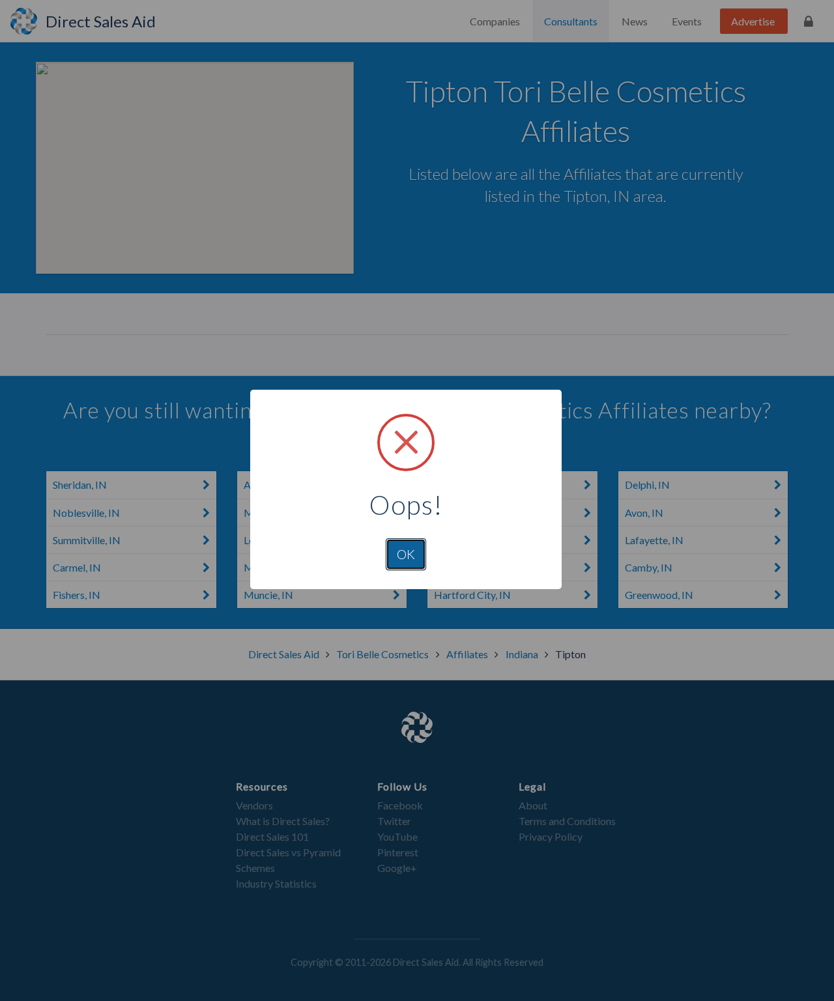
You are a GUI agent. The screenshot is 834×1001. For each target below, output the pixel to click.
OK (406, 554)
